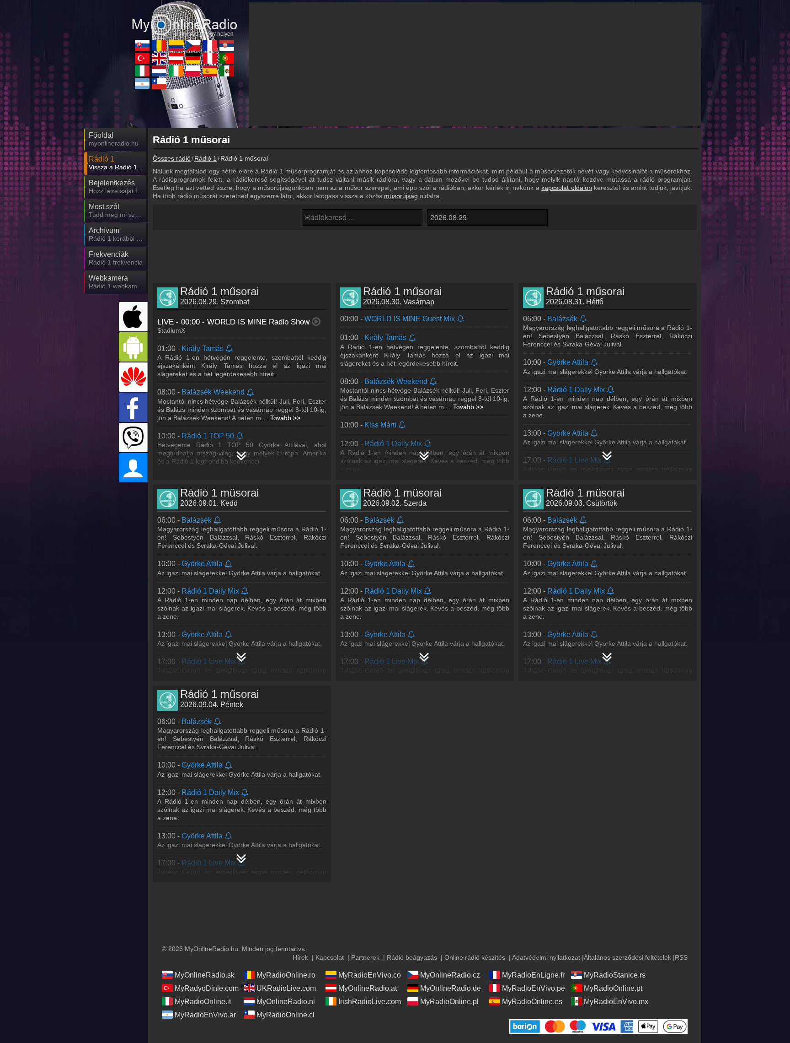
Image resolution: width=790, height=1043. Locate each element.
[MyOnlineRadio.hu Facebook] (133, 407)
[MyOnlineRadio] (184, 18)
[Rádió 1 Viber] (133, 437)
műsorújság (401, 196)
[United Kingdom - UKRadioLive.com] (159, 58)
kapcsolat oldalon (566, 187)
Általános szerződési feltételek (627, 957)
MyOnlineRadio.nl (285, 1001)
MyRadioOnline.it (203, 1001)
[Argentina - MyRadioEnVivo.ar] (142, 83)
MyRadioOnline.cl (285, 1015)
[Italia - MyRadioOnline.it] (142, 70)
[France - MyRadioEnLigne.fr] (210, 45)
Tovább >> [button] (285, 418)
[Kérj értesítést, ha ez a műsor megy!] (229, 349)
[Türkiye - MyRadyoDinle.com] (142, 58)
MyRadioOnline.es (532, 1001)
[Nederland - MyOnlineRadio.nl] (159, 70)
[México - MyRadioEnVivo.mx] (226, 70)
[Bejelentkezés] (133, 467)
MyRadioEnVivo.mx (616, 1001)
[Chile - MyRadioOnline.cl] (159, 83)
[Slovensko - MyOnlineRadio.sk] (142, 45)
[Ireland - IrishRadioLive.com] (176, 70)
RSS (681, 957)
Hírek (300, 957)
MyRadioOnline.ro (285, 975)
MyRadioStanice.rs (615, 975)
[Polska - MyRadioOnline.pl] (193, 70)
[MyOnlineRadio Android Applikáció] (133, 347)
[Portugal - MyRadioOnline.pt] (226, 58)
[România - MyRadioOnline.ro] (159, 45)
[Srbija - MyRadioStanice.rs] (226, 45)
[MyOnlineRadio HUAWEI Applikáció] (133, 377)
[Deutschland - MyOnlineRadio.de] (193, 58)
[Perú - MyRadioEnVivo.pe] (210, 58)
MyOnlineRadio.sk (205, 975)
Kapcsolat (329, 957)
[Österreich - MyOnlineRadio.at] (176, 58)
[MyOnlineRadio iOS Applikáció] (133, 316)
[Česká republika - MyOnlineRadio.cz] (193, 45)
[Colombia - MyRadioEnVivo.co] (176, 45)
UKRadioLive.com (286, 988)
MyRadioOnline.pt (613, 988)
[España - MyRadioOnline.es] (210, 70)
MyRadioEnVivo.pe (533, 988)
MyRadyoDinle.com (207, 988)
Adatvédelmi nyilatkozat (546, 957)
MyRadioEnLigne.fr (533, 975)
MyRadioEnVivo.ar (205, 1015)
